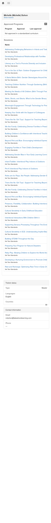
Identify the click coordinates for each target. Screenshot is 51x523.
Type (8, 288)
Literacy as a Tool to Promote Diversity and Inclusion (25, 63)
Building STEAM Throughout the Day (19, 238)
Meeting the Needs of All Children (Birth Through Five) (26, 91)
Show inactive (8, 17)
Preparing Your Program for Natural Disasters (23, 245)
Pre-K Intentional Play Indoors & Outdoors (21, 168)
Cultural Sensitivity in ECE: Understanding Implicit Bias (26, 231)
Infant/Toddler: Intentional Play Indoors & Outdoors (25, 161)
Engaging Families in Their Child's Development (23, 147)
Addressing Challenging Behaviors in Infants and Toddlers (27, 49)
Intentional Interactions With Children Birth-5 (22, 217)
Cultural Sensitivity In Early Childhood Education (23, 210)
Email (8, 315)
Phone (8, 323)
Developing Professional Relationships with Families (25, 56)
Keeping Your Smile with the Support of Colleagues (25, 112)
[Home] (3, 3)
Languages (10, 293)
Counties (9, 301)
